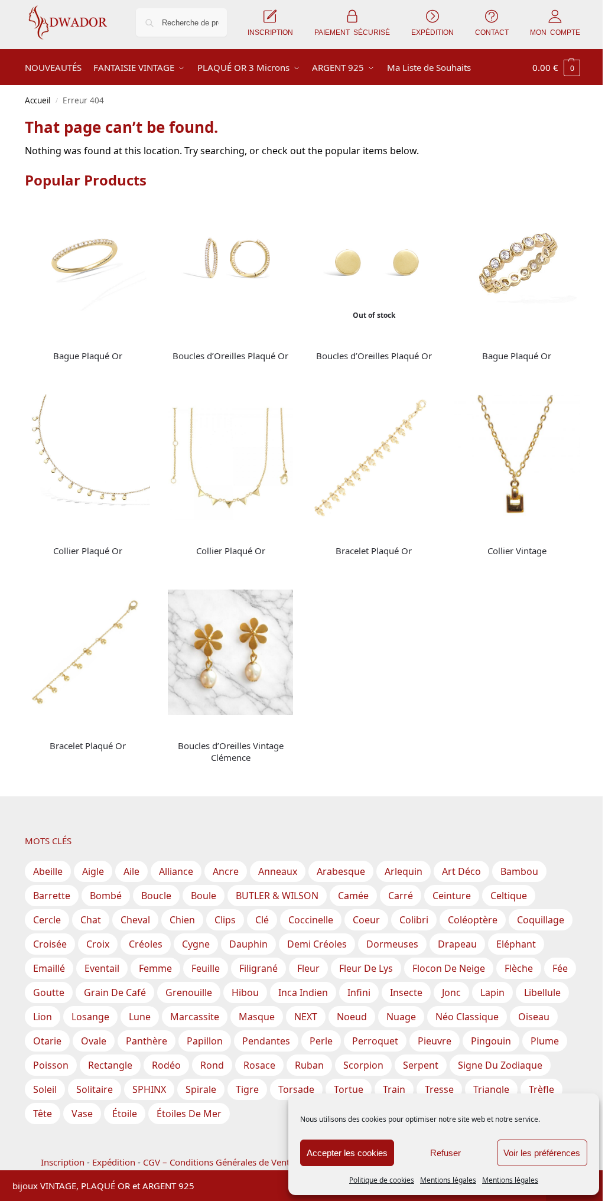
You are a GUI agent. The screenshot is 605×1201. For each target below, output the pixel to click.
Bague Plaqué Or (87, 356)
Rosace (259, 1065)
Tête (42, 1113)
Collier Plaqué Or (87, 550)
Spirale (201, 1089)
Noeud (352, 1016)
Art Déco (461, 871)
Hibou (245, 992)
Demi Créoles (317, 944)
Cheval (135, 919)
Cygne (196, 944)
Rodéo (166, 1065)
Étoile (124, 1113)
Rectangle (110, 1065)
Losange (90, 1016)
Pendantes (266, 1040)
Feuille (205, 968)
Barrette (51, 895)
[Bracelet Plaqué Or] (373, 457)
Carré (400, 895)
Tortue (348, 1089)
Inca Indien (303, 992)
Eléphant (516, 944)
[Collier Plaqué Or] (87, 457)
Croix (97, 944)
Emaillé (49, 968)
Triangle (491, 1089)
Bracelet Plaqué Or (374, 550)
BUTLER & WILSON (277, 895)
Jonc (451, 992)
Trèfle (541, 1089)
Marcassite (194, 1016)
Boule (203, 895)
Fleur (308, 968)
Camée (353, 895)
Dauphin (248, 944)
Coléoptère (472, 919)
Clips (225, 919)
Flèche (519, 968)
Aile (131, 871)
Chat (90, 919)
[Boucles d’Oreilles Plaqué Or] (230, 263)
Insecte (406, 992)
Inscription (62, 1162)
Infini (358, 992)
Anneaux (277, 871)
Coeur (366, 919)
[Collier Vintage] (517, 457)
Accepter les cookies (347, 1153)
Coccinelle (310, 919)
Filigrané (258, 968)
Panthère (146, 1040)
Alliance (176, 871)
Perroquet (375, 1040)
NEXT (305, 1016)
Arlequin (403, 871)
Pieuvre (434, 1040)
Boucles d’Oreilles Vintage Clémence (231, 751)
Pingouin (491, 1040)
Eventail (101, 968)
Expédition (113, 1162)
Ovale (93, 1040)
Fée (560, 968)
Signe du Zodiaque (500, 1065)
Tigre (247, 1089)
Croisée (50, 944)
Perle (321, 1040)
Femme (155, 968)
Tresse (439, 1089)
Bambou (519, 871)
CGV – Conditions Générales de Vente (218, 1162)
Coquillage (540, 919)
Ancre (226, 871)
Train (394, 1089)
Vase (82, 1113)
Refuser (445, 1153)
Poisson (51, 1065)
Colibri (413, 919)
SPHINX (149, 1089)
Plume (545, 1040)
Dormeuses (392, 944)
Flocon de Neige (448, 968)
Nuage (401, 1016)
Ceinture (451, 895)
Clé (262, 919)
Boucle (156, 895)
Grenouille (188, 992)
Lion (42, 1016)
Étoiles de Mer (189, 1113)
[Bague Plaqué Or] (87, 263)
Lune (140, 1016)
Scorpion (363, 1065)
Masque (257, 1016)
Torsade (296, 1089)
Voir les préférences (541, 1153)
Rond (212, 1065)
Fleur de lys (366, 968)
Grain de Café (115, 992)
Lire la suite (87, 375)
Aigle (93, 871)
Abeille (48, 871)
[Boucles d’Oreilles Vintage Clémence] (230, 652)
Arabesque (341, 871)
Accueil (37, 100)
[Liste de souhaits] (132, 218)
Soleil (45, 1089)
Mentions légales (448, 1180)
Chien (182, 919)
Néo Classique (467, 1016)
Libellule (542, 992)
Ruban (309, 1065)
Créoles (145, 944)
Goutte (48, 992)
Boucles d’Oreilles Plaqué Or (230, 356)
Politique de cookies (381, 1180)
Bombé (106, 895)
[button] (556, 67)
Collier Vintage (517, 550)
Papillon (205, 1040)
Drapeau (457, 944)
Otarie (47, 1040)
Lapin (492, 992)
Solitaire (94, 1089)
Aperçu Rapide (52, 338)
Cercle (47, 919)
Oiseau (533, 1016)
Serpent (420, 1065)
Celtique (508, 895)
